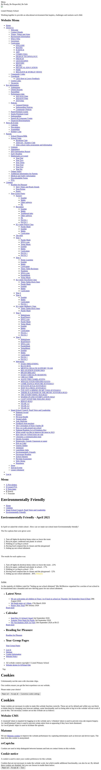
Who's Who (15, 39)
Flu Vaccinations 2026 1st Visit (23, 623)
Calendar (14, 125)
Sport (13, 465)
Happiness (20, 463)
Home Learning (27, 260)
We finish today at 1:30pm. (21, 603)
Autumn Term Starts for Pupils (23, 620)
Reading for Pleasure (19, 185)
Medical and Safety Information (23, 176)
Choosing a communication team (28, 437)
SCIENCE (20, 50)
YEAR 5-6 (25, 408)
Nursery (19, 196)
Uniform (14, 147)
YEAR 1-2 (25, 404)
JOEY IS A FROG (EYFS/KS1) (33, 388)
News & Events (12, 123)
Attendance (15, 149)
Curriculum (15, 43)
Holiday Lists (16, 132)
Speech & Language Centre (21, 118)
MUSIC (19, 65)
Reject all (5, 694)
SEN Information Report (20, 151)
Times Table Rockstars (29, 269)
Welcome (14, 30)
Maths (23, 200)
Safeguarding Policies (24, 107)
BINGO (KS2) (26, 401)
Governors (15, 41)
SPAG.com (25, 242)
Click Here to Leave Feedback (28, 79)
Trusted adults (21, 419)
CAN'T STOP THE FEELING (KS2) (35, 399)
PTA (13, 180)
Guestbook (15, 76)
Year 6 (18, 337)
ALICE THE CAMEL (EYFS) (33, 379)
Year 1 (18, 238)
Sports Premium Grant (19, 114)
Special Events (16, 468)
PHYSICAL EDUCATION (27, 67)
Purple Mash (26, 227)
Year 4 (18, 295)
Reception (20, 207)
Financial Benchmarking (20, 121)
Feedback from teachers (25, 423)
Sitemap (9, 652)
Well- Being (20, 461)
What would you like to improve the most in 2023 (35, 432)
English (24, 198)
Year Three (20, 163)
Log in (8, 474)
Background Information (20, 36)
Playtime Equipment (24, 459)
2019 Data (20, 101)
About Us (10, 28)
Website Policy (11, 656)
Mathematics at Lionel (19, 156)
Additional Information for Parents (24, 174)
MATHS (19, 48)
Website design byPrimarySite (18, 665)
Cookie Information (13, 654)
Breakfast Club (21, 140)
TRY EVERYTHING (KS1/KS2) (34, 395)
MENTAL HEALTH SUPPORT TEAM (37, 368)
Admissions (15, 87)
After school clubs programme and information (34, 145)
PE (22, 205)
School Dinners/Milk (19, 136)
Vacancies (15, 83)
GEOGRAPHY (22, 61)
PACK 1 (24, 220)
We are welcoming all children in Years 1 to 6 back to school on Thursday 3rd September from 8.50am (50, 599)
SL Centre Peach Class (25, 224)
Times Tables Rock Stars (30, 282)
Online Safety (16, 171)
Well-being (20, 361)
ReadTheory (25, 317)
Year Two (19, 160)
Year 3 (18, 293)
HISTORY (20, 63)
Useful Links (16, 81)
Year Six (19, 169)
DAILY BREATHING (30, 364)
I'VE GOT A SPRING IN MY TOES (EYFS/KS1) (41, 390)
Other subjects (26, 202)
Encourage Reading (23, 454)
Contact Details (17, 32)
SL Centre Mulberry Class (26, 306)
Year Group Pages (18, 193)
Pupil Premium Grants (19, 112)
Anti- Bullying (21, 421)
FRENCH (20, 59)
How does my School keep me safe (29, 434)
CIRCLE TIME (27, 377)
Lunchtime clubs (22, 450)
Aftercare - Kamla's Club (25, 143)
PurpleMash (25, 275)
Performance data (17, 94)
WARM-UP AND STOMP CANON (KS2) (38, 397)
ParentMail (15, 92)
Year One (19, 158)
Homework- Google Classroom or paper (31, 441)
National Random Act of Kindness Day (31, 430)
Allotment (20, 448)
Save (22, 768)
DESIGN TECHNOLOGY (27, 56)
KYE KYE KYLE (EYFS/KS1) (33, 386)
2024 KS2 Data (22, 98)
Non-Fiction (20, 189)
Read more (10, 608)
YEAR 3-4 (25, 406)
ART (18, 52)
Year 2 (18, 258)
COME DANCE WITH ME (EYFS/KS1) (37, 384)
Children (9, 182)
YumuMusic (25, 348)
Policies (14, 103)
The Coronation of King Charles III (29, 426)
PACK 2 (24, 222)
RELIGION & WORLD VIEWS (29, 72)
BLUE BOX (26, 366)
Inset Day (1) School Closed (22, 618)
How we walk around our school (28, 428)
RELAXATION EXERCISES (33, 370)
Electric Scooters (22, 439)
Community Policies (24, 109)
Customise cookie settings (30, 694)
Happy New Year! (18, 605)
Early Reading (16, 154)
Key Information (12, 85)
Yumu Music (26, 244)
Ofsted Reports (17, 90)
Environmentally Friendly (26, 452)
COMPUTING (22, 54)
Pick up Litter (21, 443)
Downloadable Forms (19, 178)
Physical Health (22, 417)
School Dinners (22, 457)
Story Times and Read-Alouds (27, 187)
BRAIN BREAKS (28, 373)
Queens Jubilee (22, 446)
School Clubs (16, 138)
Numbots (24, 271)
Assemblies (15, 129)
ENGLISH (20, 45)
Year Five (19, 167)
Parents (9, 134)
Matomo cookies (13, 736)
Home (8, 25)
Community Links (18, 74)
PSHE (18, 70)
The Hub (19, 235)
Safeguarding (16, 116)
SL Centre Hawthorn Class (26, 280)
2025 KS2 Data (22, 96)
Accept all (14, 694)
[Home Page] (2, 7)
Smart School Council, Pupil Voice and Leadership (30, 410)
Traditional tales (27, 213)
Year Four (20, 165)
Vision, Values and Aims (20, 34)
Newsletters (15, 127)
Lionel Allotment (17, 470)
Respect (19, 415)
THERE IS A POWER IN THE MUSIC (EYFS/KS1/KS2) (44, 392)
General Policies (22, 105)
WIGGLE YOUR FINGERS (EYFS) (35, 381)
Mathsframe (25, 315)
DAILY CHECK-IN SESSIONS (33, 375)
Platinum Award (22, 412)
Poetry (18, 191)
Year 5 (18, 313)
